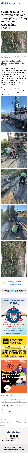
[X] (20, 3)
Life (8, 440)
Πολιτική (8, 438)
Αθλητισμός (4, 440)
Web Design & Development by (14, 449)
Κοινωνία (4, 438)
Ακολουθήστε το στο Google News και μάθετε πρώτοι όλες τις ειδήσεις (14, 291)
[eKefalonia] (8, 3)
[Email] (22, 3)
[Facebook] (17, 3)
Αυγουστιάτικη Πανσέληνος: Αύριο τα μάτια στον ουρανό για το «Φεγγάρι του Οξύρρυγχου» (13, 400)
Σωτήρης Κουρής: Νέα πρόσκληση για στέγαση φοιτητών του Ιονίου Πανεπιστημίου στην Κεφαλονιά (5, 422)
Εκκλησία (19, 438)
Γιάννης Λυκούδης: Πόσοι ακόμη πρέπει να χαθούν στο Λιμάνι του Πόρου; (21, 421)
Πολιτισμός (13, 438)
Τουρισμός (12, 440)
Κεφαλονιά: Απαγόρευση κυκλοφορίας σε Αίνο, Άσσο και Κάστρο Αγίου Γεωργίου (12, 411)
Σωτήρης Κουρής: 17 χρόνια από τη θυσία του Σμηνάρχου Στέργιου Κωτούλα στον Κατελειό (12, 406)
